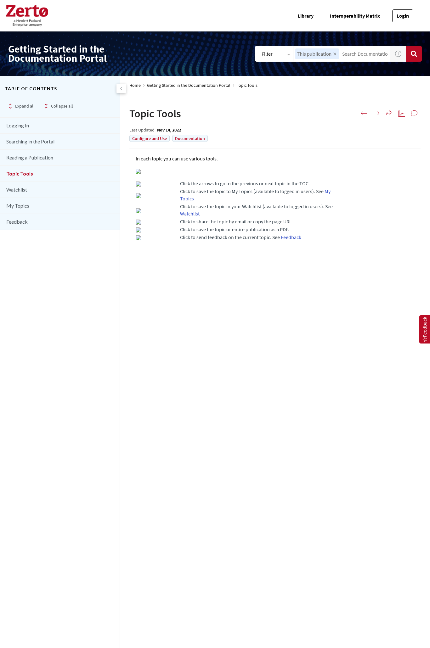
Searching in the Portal (30, 141)
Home (135, 85)
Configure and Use (149, 138)
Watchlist (16, 190)
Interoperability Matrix (355, 16)
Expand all (25, 106)
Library (306, 16)
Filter (267, 54)
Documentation (190, 138)
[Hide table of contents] (121, 88)
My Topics (17, 206)
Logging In (17, 125)
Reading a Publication (29, 157)
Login (403, 16)
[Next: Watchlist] (376, 113)
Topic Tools (19, 173)
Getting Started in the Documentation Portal (188, 85)
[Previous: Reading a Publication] (364, 113)
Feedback (17, 222)
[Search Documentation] (414, 54)
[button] (334, 54)
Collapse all (62, 106)
